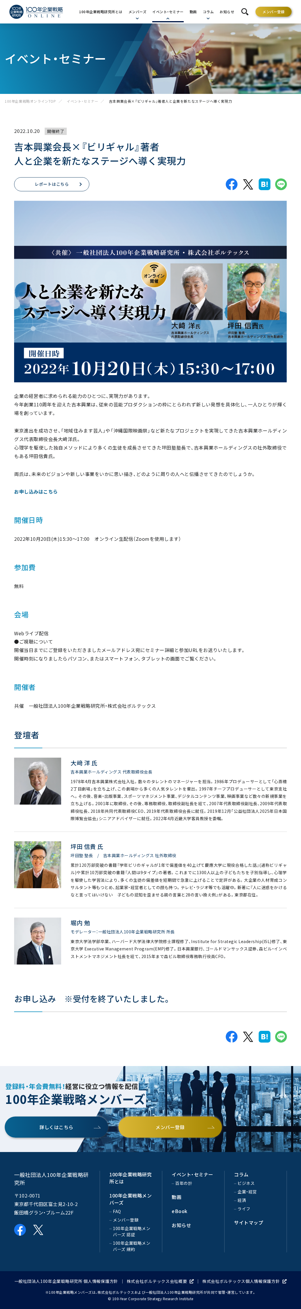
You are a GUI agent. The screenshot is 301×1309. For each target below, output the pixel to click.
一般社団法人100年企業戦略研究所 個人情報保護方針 (66, 1281)
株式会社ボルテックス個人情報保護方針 (241, 1281)
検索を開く (244, 11)
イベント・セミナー (82, 101)
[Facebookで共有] (232, 184)
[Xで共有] (248, 184)
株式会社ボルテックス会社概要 (157, 1281)
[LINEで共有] (281, 184)
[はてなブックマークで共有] (264, 184)
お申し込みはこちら (36, 491)
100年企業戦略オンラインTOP (30, 101)
